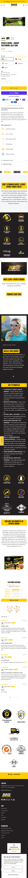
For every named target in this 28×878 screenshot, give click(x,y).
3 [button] (14, 697)
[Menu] (1, 5)
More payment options (14, 96)
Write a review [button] (14, 600)
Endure (3, 812)
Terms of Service (5, 833)
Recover (3, 819)
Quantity (3, 78)
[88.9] (10, 609)
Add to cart (14, 88)
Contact (3, 835)
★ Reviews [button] (2, 441)
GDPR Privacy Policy (6, 828)
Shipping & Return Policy (7, 830)
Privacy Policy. (13, 863)
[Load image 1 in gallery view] (14, 21)
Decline (13, 871)
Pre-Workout (4, 810)
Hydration (3, 817)
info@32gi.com (8, 790)
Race (2, 815)
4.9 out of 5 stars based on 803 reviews (14, 777)
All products (4, 808)
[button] (8, 589)
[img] (4, 620)
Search (2, 837)
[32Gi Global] (14, 5)
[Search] (4, 5)
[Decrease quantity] (3, 82)
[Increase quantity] (11, 82)
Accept (13, 867)
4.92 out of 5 (18, 585)
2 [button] (12, 697)
